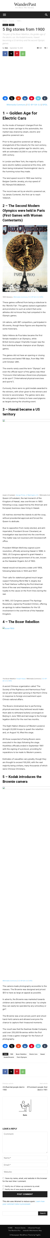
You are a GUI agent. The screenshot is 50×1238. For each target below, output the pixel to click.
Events (11, 21)
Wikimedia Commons (16, 104)
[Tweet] (11, 98)
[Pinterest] (16, 53)
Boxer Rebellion (21, 1054)
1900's (19, 21)
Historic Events (20, 1228)
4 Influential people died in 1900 (13, 1088)
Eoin (6, 48)
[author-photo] (25, 1111)
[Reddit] (18, 98)
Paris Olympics (22, 1057)
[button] (46, 14)
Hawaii (42, 1054)
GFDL (44, 104)
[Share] (5, 98)
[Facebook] (5, 53)
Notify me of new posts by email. (18, 1189)
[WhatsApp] (22, 53)
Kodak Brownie (9, 1057)
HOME (10, 1228)
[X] (11, 53)
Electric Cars (33, 1054)
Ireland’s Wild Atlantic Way (32, 1230)
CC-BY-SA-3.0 (34, 104)
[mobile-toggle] (4, 14)
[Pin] (31, 98)
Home (5, 21)
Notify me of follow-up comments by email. (22, 1186)
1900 (11, 1054)
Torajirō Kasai (20, 679)
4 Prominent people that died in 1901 (37, 1088)
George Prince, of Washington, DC (27, 495)
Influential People (34, 1228)
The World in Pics (14, 1230)
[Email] (38, 98)
